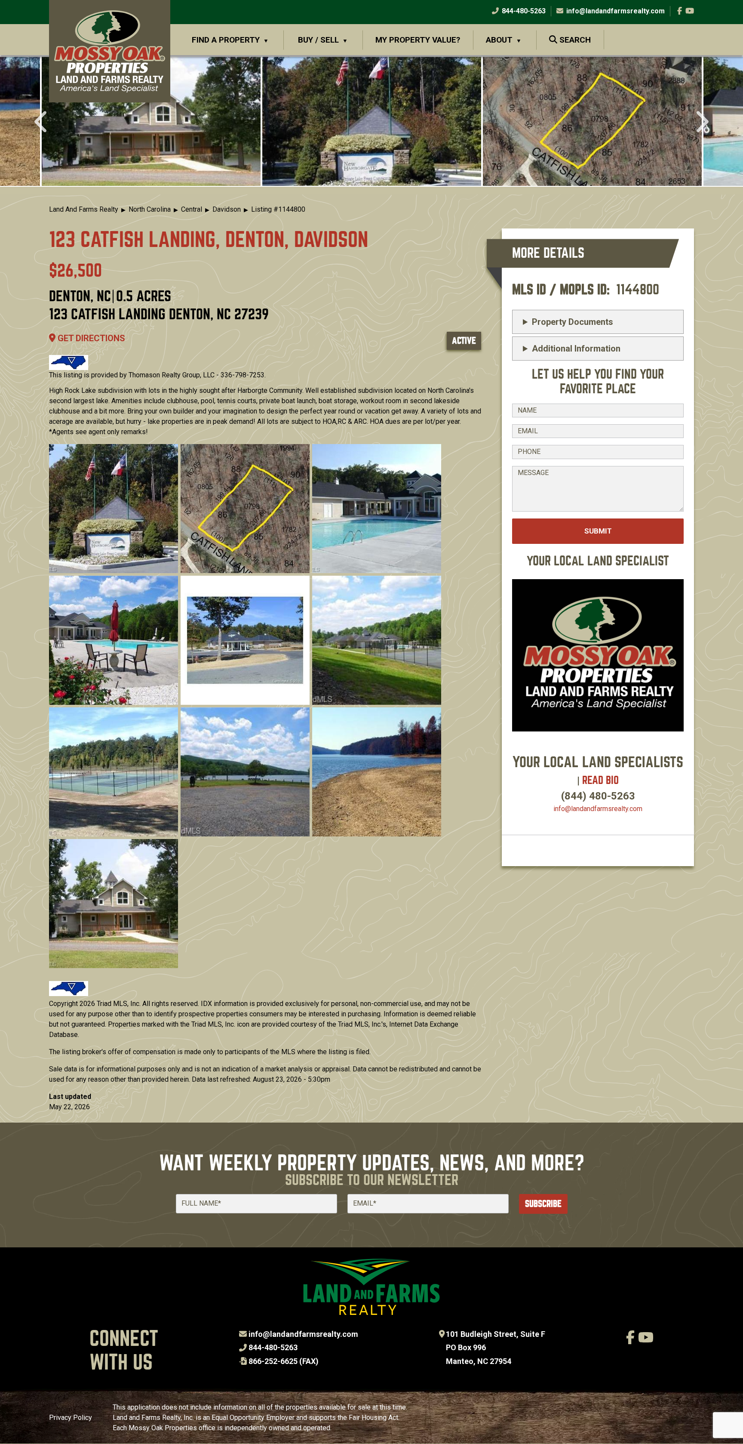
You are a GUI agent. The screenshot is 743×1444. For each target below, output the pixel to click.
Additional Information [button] (576, 348)
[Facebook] (679, 10)
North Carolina (150, 209)
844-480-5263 (523, 11)
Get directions (90, 338)
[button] (151, 121)
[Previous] (42, 122)
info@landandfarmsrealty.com (303, 1334)
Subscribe (543, 1203)
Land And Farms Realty (83, 209)
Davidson (226, 209)
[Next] (701, 122)
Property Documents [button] (572, 322)
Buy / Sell (318, 40)
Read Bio (600, 780)
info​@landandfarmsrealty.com (597, 809)
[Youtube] (689, 10)
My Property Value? (417, 40)
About (499, 40)
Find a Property (226, 40)
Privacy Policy (70, 1417)
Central (191, 209)
